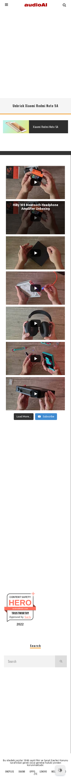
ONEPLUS (9, 771)
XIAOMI (22, 771)
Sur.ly (27, 617)
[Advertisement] (35, 53)
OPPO (32, 771)
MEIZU (54, 771)
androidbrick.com (20, 608)
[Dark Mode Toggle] (60, 770)
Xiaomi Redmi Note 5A (45, 127)
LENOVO (43, 771)
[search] (61, 661)
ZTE (35, 774)
